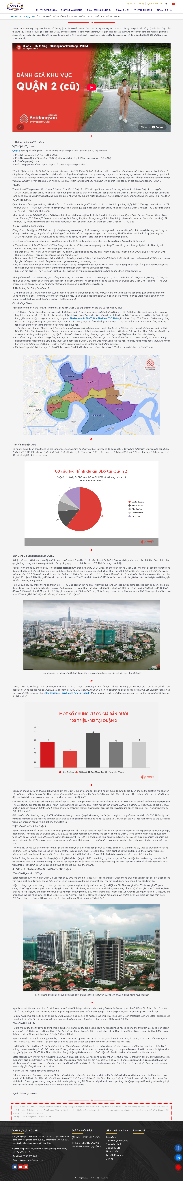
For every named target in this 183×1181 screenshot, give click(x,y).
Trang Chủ (111, 1137)
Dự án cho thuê (113, 1144)
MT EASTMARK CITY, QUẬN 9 (86, 1138)
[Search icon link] (166, 4)
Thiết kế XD (112, 1151)
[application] (83, 10)
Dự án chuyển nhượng (117, 1140)
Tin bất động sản (26, 16)
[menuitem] (173, 4)
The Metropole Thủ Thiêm (83, 318)
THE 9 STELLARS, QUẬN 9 (86, 1142)
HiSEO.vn (104, 1178)
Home (14, 16)
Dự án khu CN (113, 1147)
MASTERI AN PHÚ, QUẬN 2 (86, 1146)
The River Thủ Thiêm (108, 318)
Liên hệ (109, 1158)
